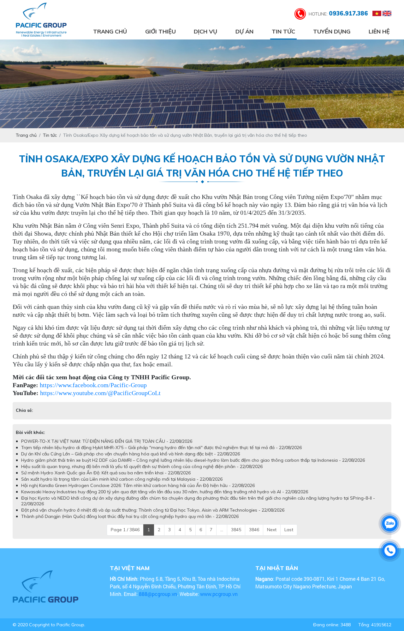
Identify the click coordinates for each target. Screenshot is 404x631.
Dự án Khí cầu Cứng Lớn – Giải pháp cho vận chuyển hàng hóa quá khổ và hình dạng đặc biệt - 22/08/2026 (130, 454)
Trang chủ (110, 31)
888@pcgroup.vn (158, 594)
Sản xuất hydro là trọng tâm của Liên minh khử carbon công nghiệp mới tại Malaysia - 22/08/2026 (122, 479)
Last (288, 529)
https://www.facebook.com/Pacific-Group (93, 385)
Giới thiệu (160, 31)
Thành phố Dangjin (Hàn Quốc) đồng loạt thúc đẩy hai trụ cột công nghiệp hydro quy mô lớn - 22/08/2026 (130, 516)
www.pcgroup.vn (219, 594)
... (221, 529)
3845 (236, 529)
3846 (254, 529)
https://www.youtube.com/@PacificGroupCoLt (100, 392)
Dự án (244, 31)
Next (271, 529)
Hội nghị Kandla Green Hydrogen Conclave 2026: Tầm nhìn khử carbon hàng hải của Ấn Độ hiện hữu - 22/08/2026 (138, 485)
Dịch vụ (205, 31)
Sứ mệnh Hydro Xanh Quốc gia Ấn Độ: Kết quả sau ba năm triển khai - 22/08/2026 (106, 473)
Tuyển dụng (331, 31)
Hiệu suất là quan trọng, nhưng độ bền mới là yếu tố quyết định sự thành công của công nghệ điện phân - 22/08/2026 (142, 466)
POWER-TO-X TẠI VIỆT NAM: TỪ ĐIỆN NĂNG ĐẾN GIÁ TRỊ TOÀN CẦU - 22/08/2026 (106, 441)
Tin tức (283, 31)
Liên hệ (379, 31)
